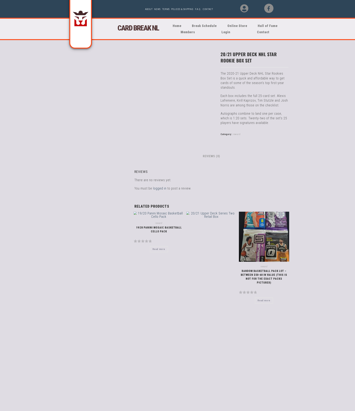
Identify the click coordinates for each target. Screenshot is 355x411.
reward (237, 134)
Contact (208, 9)
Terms (166, 9)
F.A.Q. (198, 9)
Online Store (235, 26)
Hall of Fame (268, 26)
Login (226, 32)
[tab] (211, 156)
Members (186, 32)
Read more (159, 249)
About (149, 9)
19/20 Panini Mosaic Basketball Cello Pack (159, 229)
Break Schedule (202, 26)
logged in (159, 188)
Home (176, 26)
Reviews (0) (211, 156)
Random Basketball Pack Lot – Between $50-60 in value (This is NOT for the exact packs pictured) (264, 277)
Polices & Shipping (182, 9)
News (157, 9)
